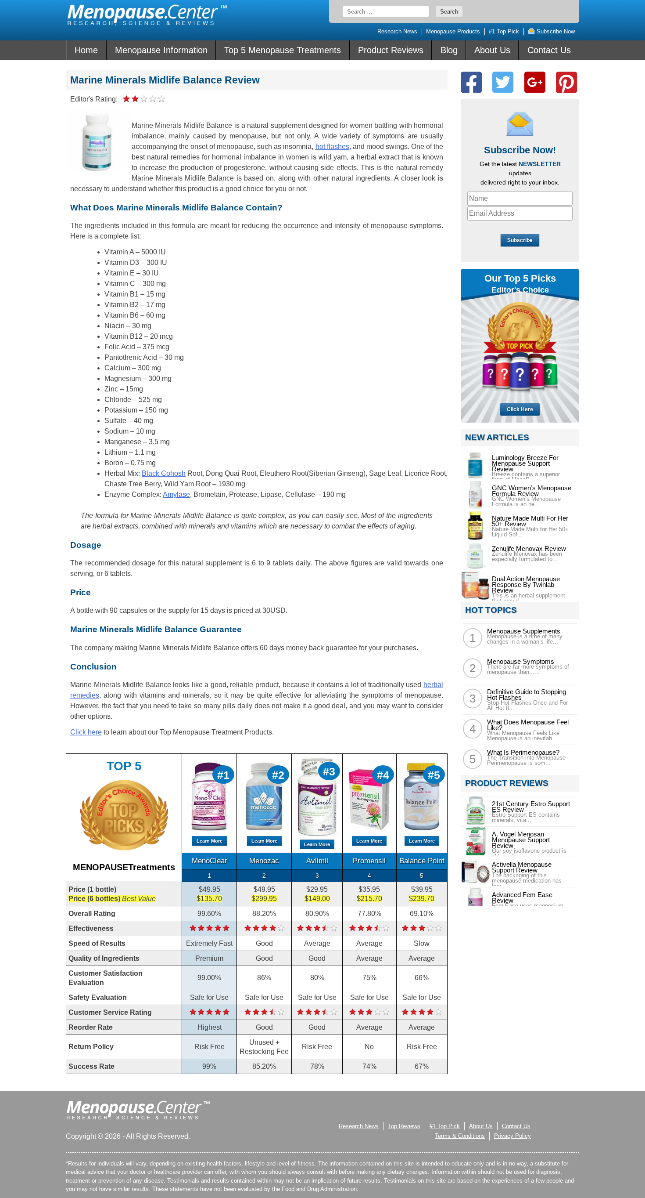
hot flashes (332, 146)
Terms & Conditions (460, 1136)
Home (86, 50)
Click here (86, 732)
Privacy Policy (512, 1136)
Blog (449, 50)
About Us (492, 50)
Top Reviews (404, 1126)
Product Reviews (390, 50)
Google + (534, 82)
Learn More (209, 840)
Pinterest (566, 82)
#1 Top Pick (504, 31)
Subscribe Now (555, 31)
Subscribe (520, 240)
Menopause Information (161, 50)
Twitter (502, 82)
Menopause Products (453, 31)
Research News (397, 31)
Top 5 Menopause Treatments (282, 50)
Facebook (471, 82)
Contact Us (549, 50)
